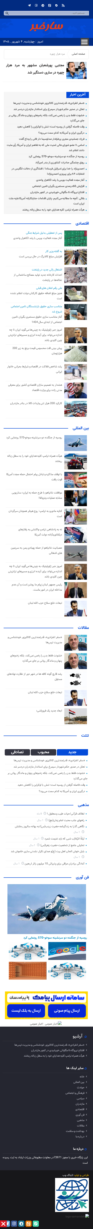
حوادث (80, 1088)
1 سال (40, 820)
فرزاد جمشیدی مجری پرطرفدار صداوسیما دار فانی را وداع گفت (51, 139)
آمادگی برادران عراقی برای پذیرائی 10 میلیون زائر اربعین (54, 864)
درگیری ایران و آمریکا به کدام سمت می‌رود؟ (61, 133)
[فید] (63, 5)
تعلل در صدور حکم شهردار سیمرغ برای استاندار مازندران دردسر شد (49, 109)
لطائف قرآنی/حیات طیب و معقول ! (65, 814)
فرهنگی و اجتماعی (74, 1093)
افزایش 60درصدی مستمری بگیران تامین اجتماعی (58, 186)
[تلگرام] (29, 5)
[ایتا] (50, 5)
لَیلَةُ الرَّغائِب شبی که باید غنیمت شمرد (64, 839)
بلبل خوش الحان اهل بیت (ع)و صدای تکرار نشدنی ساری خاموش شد (47, 851)
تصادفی (17, 752)
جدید (72, 752)
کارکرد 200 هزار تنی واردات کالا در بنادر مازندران (36, 403)
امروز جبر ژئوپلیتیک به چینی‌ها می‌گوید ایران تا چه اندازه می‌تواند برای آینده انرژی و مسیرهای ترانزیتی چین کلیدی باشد (35, 335)
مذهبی (83, 805)
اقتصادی (82, 224)
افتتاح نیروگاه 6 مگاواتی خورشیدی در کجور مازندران (57, 192)
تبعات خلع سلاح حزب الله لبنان (45, 603)
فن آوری (82, 878)
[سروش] (43, 5)
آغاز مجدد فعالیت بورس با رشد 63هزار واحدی (60, 180)
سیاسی (80, 1099)
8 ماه (40, 814)
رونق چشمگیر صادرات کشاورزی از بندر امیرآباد (59, 163)
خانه (82, 1077)
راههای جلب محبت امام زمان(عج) (66, 820)
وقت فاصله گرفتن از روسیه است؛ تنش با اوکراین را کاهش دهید (50, 127)
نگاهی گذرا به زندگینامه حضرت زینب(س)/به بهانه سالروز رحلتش (49, 826)
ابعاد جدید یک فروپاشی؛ (49, 711)
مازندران (80, 1104)
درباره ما (80, 1137)
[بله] (56, 5)
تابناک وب (68, 1175)
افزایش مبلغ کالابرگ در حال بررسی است (40, 257)
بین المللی (81, 428)
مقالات (83, 628)
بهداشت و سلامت (75, 1131)
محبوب (43, 752)
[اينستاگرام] (36, 5)
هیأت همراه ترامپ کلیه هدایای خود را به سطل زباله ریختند (53, 210)
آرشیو (77, 1036)
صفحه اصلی (78, 54)
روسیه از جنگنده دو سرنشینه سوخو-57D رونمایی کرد (56, 157)
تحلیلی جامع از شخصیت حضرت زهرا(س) (62, 845)
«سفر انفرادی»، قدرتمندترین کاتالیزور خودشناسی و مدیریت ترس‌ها (48, 103)
